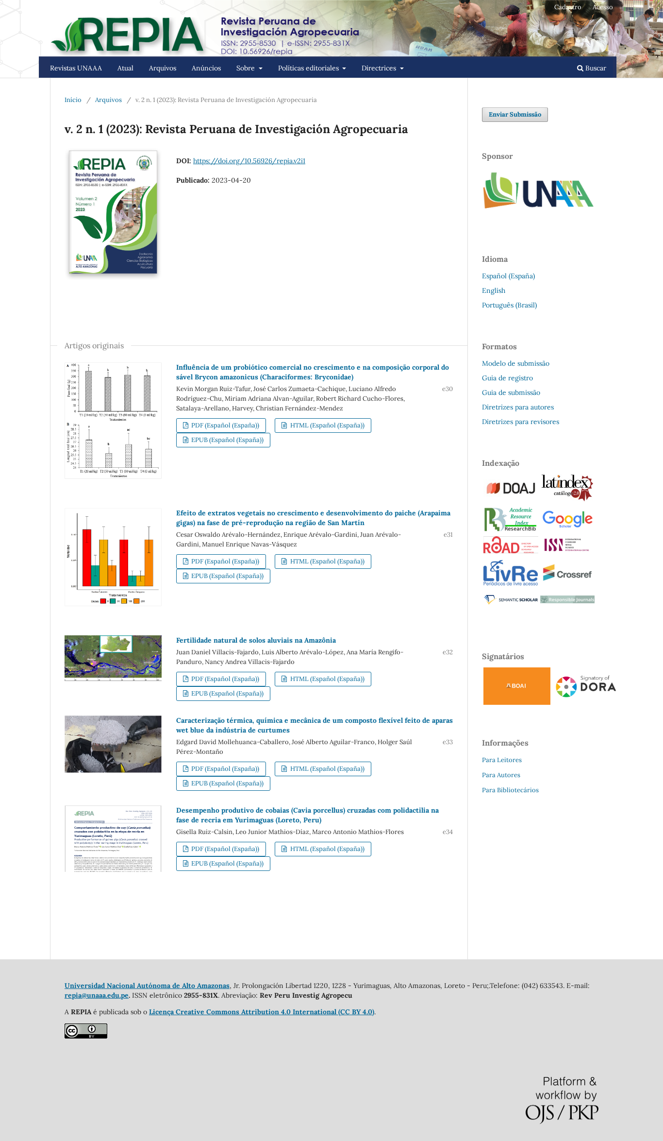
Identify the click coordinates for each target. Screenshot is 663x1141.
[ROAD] (510, 550)
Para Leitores (502, 760)
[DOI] (567, 584)
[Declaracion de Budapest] (516, 702)
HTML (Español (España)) (327, 425)
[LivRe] (510, 584)
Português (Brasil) (509, 305)
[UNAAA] (540, 215)
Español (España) (508, 276)
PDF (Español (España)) (224, 425)
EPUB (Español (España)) (227, 440)
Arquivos (162, 68)
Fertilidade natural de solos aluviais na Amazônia (256, 640)
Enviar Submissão (515, 114)
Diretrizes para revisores (520, 421)
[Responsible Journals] (567, 600)
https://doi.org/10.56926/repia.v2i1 (249, 160)
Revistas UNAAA (76, 68)
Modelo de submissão (515, 363)
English (493, 290)
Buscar (594, 68)
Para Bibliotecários (510, 790)
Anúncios (206, 68)
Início (73, 100)
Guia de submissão (511, 392)
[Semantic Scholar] (510, 604)
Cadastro (567, 7)
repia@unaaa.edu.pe (97, 995)
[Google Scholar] (567, 527)
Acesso (603, 7)
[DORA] (585, 698)
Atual (125, 68)
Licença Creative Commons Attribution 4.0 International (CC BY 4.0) (261, 1011)
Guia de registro (507, 378)
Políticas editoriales (309, 68)
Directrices (380, 68)
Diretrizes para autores (518, 407)
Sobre (246, 68)
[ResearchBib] (510, 529)
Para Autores (501, 775)
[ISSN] (567, 549)
